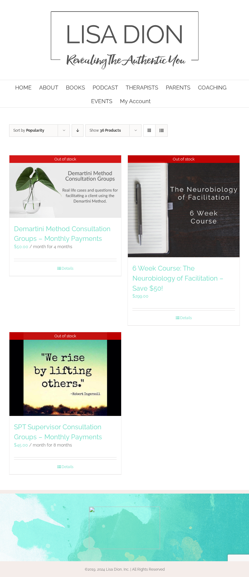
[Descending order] (78, 130)
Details (67, 268)
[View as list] (161, 131)
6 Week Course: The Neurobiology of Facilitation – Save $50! (177, 278)
